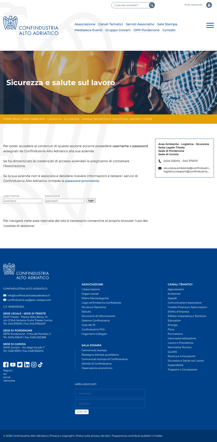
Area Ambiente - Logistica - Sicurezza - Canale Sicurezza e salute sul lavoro (81, 119)
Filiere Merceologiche (95, 298)
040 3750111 (190, 161)
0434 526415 (172, 161)
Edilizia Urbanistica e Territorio (187, 316)
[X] (19, 365)
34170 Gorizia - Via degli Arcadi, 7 (24, 347)
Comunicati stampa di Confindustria (105, 359)
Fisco (171, 329)
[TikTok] (48, 365)
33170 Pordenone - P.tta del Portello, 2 (27, 334)
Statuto (86, 311)
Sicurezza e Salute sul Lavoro (186, 360)
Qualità (172, 351)
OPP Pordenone (147, 30)
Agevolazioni (176, 289)
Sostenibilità (175, 365)
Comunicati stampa (94, 350)
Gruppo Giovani (117, 30)
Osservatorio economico (97, 368)
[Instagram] (33, 365)
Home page (11, 119)
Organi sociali (90, 294)
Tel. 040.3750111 (12, 323)
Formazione (175, 334)
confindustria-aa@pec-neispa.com (29, 300)
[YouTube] (12, 365)
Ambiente (174, 294)
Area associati (193, 4)
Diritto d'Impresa (178, 311)
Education (174, 320)
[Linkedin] (26, 365)
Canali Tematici (110, 24)
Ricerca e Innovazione (182, 356)
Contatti (169, 30)
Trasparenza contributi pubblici (131, 436)
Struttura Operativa (94, 307)
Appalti (172, 298)
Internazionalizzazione (182, 338)
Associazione (85, 24)
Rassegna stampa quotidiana (100, 354)
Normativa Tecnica (180, 347)
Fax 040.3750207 (35, 323)
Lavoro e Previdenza (180, 343)
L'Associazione (91, 289)
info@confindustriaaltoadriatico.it (28, 295)
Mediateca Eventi (88, 30)
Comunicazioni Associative (185, 302)
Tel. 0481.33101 (12, 351)
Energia (173, 325)
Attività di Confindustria (97, 363)
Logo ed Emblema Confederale (101, 302)
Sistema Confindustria (96, 320)
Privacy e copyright (62, 436)
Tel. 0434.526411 (13, 337)
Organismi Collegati (94, 334)
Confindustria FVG (93, 329)
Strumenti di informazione (98, 316)
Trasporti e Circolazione (182, 369)
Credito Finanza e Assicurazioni (187, 307)
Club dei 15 (88, 325)
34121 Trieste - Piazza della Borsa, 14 (25, 317)
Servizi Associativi (140, 24)
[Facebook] (5, 365)
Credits (157, 436)
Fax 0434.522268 (35, 337)
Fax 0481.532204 (33, 351)
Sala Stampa (167, 24)
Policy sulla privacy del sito (93, 436)
